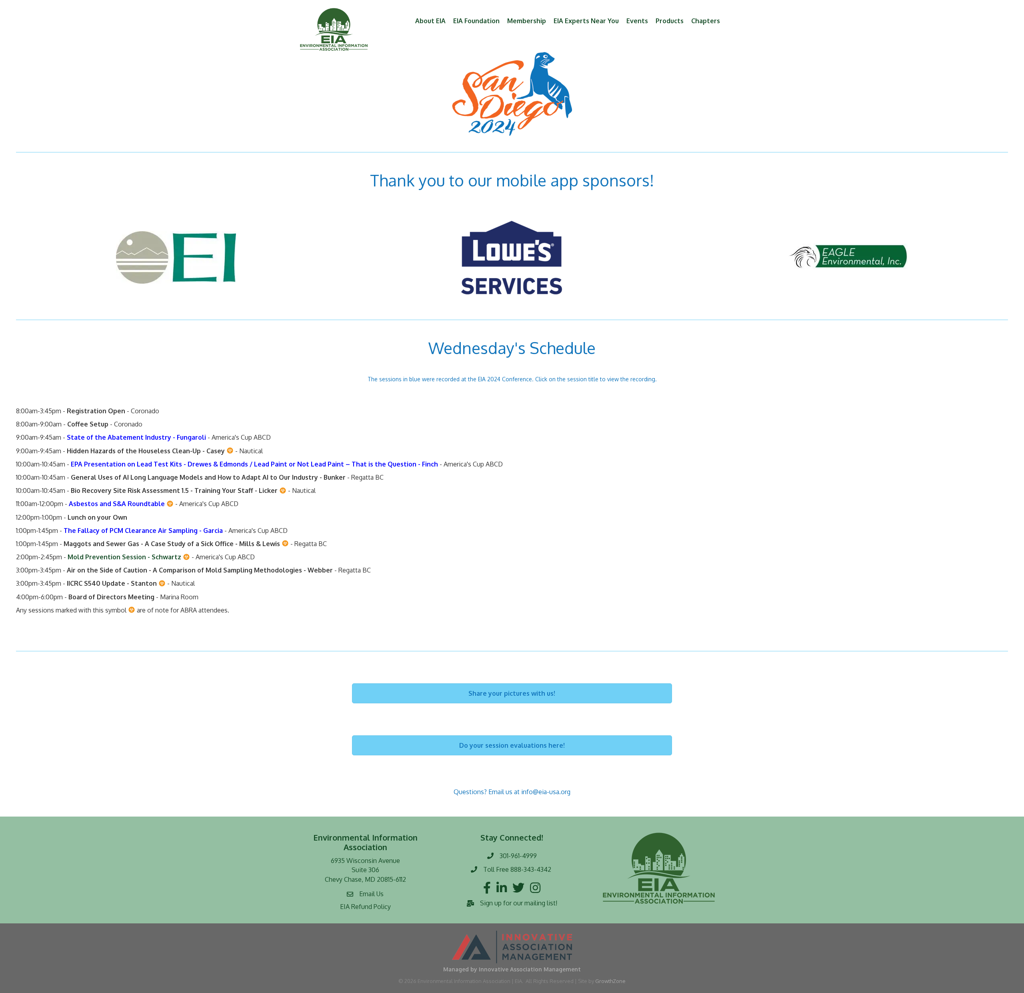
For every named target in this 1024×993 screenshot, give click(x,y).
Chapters (705, 21)
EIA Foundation (476, 21)
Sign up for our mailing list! (518, 903)
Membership (526, 21)
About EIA (430, 21)
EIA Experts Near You (586, 21)
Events (637, 21)
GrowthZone (610, 981)
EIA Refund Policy (365, 907)
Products (670, 21)
